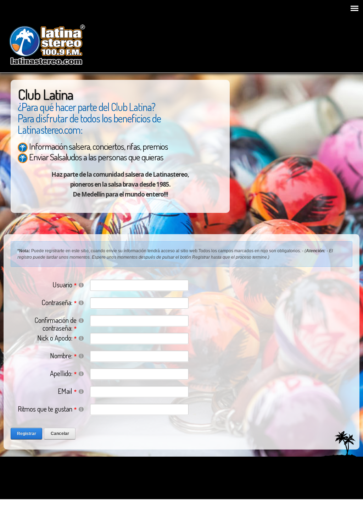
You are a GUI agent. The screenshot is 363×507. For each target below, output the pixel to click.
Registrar (26, 433)
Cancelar (60, 433)
